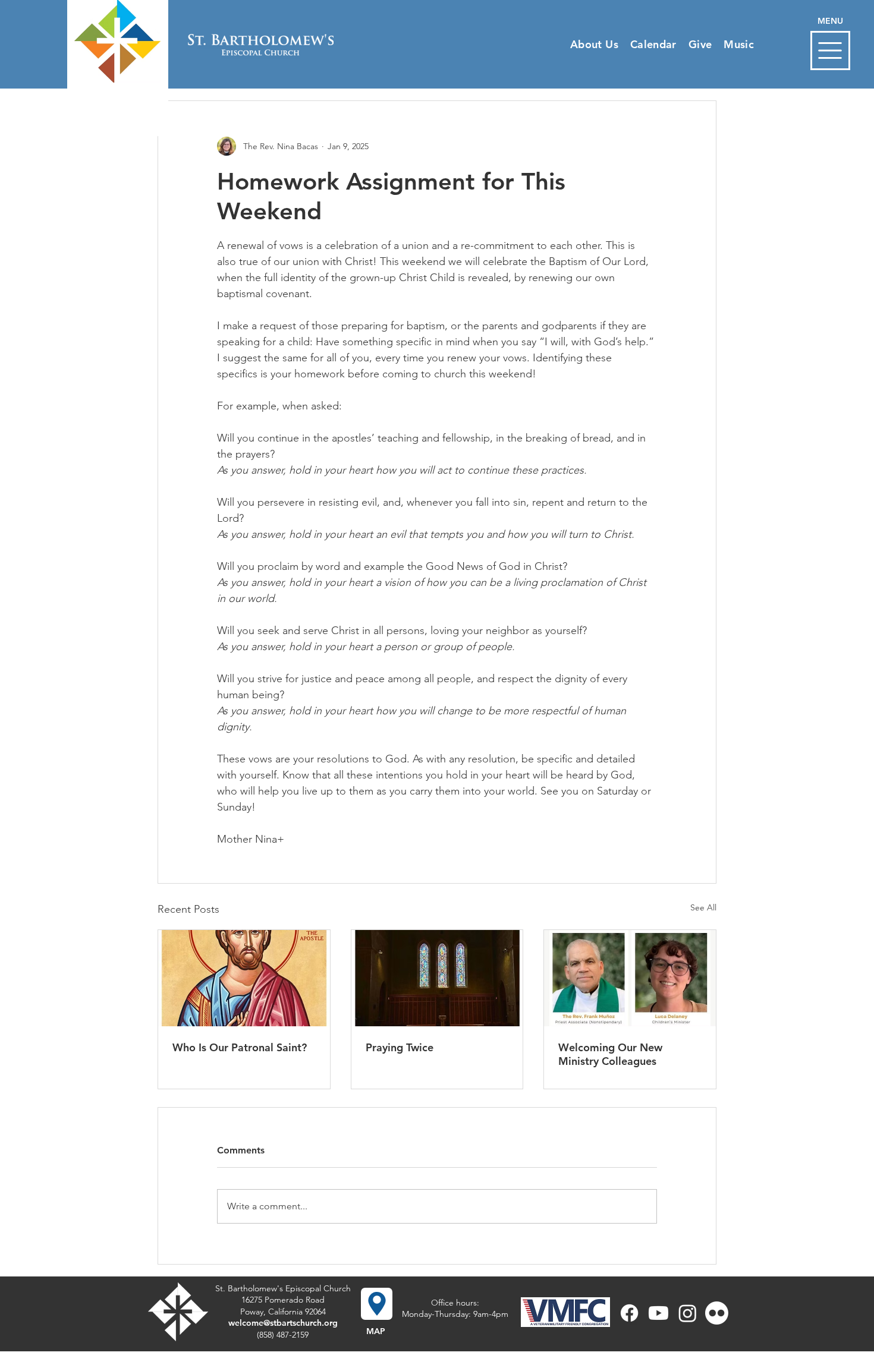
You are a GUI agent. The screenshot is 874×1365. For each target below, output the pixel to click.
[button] (830, 50)
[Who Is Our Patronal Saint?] (244, 978)
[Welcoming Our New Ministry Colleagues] (630, 978)
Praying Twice (399, 1047)
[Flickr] (716, 1313)
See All (703, 907)
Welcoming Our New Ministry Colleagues (610, 1054)
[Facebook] (629, 1313)
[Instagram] (687, 1313)
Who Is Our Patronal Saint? (239, 1047)
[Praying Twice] (437, 978)
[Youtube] (658, 1313)
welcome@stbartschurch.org (283, 1322)
